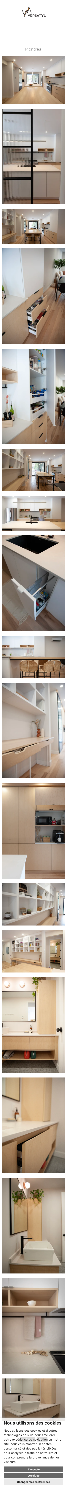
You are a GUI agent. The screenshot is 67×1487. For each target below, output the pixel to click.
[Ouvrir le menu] (7, 7)
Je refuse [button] (33, 1475)
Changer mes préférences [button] (33, 1481)
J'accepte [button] (34, 1469)
